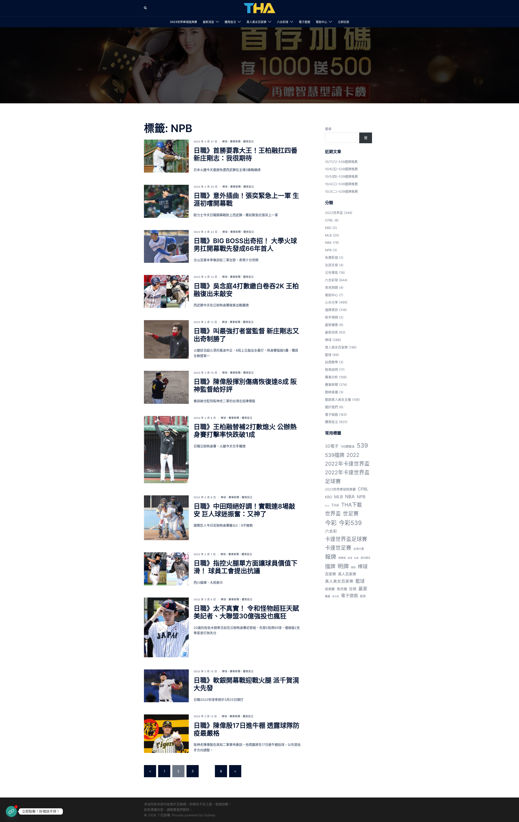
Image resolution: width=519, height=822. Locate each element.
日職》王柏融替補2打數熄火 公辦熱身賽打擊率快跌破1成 (245, 430)
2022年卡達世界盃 (347, 464)
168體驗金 (348, 446)
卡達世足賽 (338, 548)
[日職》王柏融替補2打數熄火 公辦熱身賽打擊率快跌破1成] (166, 449)
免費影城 (331, 257)
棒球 (224, 141)
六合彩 (331, 531)
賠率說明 (331, 370)
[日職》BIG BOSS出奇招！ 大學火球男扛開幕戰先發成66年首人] (166, 246)
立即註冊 (343, 22)
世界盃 (333, 513)
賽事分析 (331, 377)
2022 (352, 455)
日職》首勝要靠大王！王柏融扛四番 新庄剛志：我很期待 (245, 154)
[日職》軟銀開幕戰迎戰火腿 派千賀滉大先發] (166, 685)
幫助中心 (321, 22)
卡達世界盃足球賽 (346, 539)
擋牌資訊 (331, 310)
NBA (328, 243)
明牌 (343, 566)
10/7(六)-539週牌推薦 (341, 162)
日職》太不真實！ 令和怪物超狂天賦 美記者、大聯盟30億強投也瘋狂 (246, 612)
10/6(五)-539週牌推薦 (341, 169)
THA (335, 505)
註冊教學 (331, 362)
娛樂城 (342, 557)
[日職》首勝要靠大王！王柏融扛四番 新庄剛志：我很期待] (166, 156)
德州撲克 (365, 557)
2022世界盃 (334, 213)
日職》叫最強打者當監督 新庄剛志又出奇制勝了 (246, 335)
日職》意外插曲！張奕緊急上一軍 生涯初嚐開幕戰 (246, 199)
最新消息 (208, 22)
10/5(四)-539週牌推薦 (341, 176)
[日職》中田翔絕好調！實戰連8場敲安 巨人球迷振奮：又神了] (166, 517)
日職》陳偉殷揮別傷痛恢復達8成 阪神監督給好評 (245, 385)
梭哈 (353, 567)
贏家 (362, 588)
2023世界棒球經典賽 (183, 22)
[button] (145, 8)
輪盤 (327, 596)
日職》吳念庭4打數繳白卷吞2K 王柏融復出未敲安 (246, 290)
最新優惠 (331, 325)
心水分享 (331, 302)
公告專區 (331, 272)
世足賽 (351, 513)
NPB (328, 250)
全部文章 (331, 265)
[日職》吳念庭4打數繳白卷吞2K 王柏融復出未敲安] (166, 291)
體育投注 (230, 22)
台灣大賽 (358, 548)
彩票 (356, 558)
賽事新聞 (235, 141)
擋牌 (330, 566)
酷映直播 (331, 392)
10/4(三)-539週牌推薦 (341, 184)
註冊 (352, 589)
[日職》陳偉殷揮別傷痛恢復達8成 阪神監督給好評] (166, 387)
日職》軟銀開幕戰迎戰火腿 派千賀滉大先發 (246, 684)
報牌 (330, 556)
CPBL (329, 220)
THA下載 (351, 504)
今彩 (331, 522)
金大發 (335, 596)
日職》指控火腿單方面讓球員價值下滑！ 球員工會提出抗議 (245, 567)
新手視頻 (331, 317)
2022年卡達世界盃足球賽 (347, 476)
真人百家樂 (347, 574)
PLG (327, 506)
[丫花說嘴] (259, 8)
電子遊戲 (304, 22)
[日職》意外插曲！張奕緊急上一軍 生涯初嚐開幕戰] (166, 201)
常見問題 (331, 287)
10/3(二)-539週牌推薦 (341, 191)
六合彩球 (282, 22)
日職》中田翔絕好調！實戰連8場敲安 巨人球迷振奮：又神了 (244, 510)
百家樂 (330, 574)
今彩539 (350, 522)
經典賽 (330, 589)
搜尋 (328, 129)
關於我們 (331, 407)
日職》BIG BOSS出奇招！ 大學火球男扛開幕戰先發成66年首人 (245, 244)
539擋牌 (334, 455)
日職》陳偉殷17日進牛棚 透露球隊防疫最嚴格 (246, 729)
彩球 (350, 558)
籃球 (328, 355)
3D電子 (332, 446)
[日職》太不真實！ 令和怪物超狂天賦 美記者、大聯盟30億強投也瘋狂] (166, 627)
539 (362, 445)
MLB (328, 235)
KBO (328, 228)
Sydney (210, 815)
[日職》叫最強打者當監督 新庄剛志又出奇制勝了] (166, 339)
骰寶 (363, 596)
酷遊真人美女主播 (338, 400)
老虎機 (342, 589)
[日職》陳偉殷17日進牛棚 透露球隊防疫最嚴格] (166, 733)
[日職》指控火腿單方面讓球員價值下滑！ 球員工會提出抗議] (166, 568)
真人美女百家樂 (256, 22)
